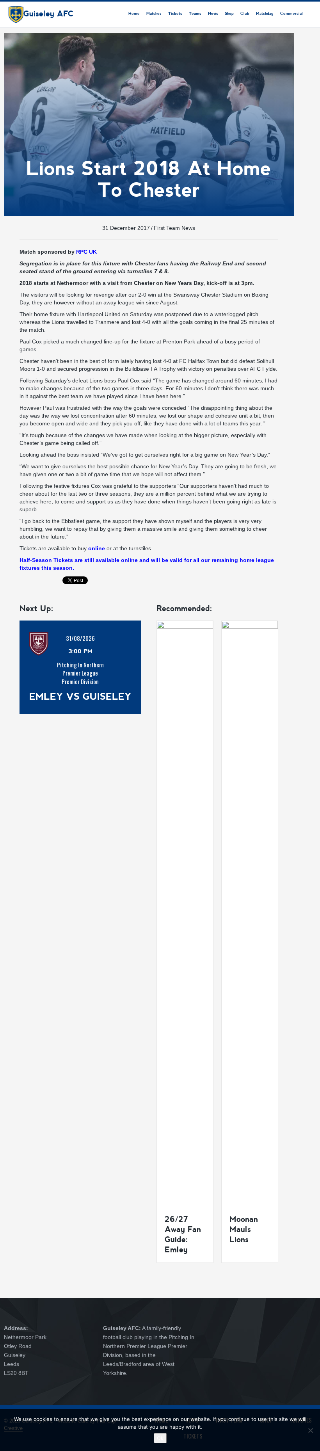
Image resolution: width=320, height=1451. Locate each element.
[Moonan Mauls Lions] (250, 913)
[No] (310, 1430)
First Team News (174, 228)
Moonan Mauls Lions (243, 1229)
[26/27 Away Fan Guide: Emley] (185, 913)
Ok (160, 1438)
